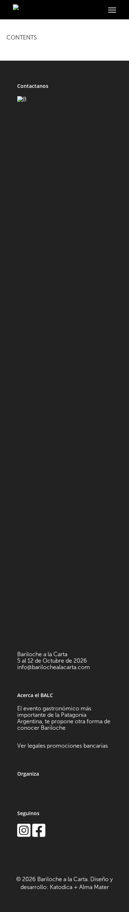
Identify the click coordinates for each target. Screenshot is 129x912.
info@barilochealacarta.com (53, 667)
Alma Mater (94, 887)
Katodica (61, 887)
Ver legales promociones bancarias (62, 746)
